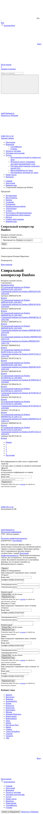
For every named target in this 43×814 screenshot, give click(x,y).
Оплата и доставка (13, 151)
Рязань (8, 727)
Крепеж (9, 200)
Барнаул (9, 695)
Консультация (6, 264)
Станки (9, 211)
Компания (10, 144)
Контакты (10, 177)
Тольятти (9, 736)
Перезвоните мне (8, 597)
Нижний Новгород (13, 714)
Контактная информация (11, 532)
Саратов (9, 734)
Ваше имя (5, 477)
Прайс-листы (11, 175)
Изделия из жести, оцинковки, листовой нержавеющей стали (23, 163)
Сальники (10, 202)
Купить (4, 298)
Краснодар (10, 708)
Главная (9, 786)
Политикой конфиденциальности (15, 554)
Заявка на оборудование (11, 812)
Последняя (10, 455)
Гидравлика (10, 204)
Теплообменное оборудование (18, 215)
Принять (5, 568)
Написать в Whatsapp (9, 115)
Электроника (11, 208)
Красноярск (10, 710)
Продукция (10, 142)
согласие (23, 484)
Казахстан (10, 706)
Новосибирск (11, 718)
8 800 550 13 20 (7, 136)
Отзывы (14, 149)
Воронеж (9, 699)
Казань (8, 703)
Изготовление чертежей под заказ (24, 172)
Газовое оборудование (15, 219)
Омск (8, 721)
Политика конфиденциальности (14, 538)
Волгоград (10, 697)
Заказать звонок (7, 138)
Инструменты (11, 198)
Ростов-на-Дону (12, 725)
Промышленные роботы (16, 206)
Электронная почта (9, 584)
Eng (2, 23)
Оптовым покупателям (15, 153)
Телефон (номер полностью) (12, 580)
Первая (9, 442)
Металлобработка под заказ (22, 170)
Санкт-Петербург (13, 731)
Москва (9, 712)
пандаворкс (17, 541)
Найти (4, 244)
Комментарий (6, 592)
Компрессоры (11, 221)
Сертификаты (16, 147)
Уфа (7, 738)
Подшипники (11, 196)
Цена (12, 285)
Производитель (9, 240)
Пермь (8, 723)
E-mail (3, 673)
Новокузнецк (11, 716)
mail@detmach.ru (7, 113)
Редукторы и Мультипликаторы (19, 213)
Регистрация (6, 65)
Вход (39, 44)
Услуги (8, 155)
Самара (9, 729)
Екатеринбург (9, 25)
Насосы (9, 217)
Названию (5, 285)
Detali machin (11, 803)
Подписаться (6, 482)
